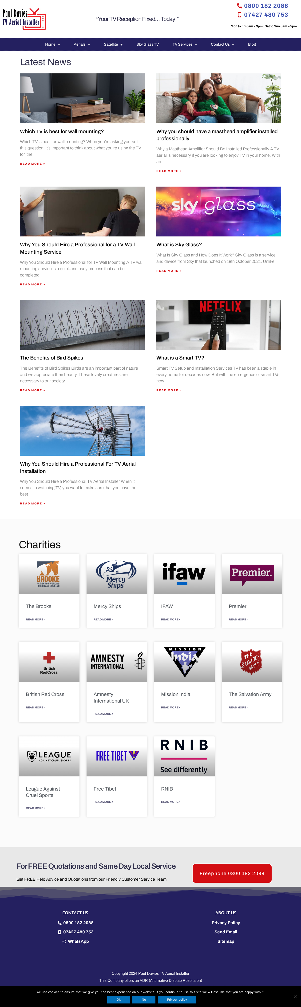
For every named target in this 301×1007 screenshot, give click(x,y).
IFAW (167, 606)
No (144, 999)
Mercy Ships (107, 606)
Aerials (80, 44)
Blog (252, 44)
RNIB (167, 788)
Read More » (32, 163)
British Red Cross (45, 694)
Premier (237, 606)
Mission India (175, 694)
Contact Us (220, 44)
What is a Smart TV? (180, 358)
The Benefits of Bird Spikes (51, 358)
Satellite (111, 44)
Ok (119, 999)
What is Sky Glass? (179, 245)
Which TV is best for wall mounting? (62, 131)
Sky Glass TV (147, 44)
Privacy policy (177, 999)
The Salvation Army (250, 694)
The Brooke (38, 606)
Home (50, 44)
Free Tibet (105, 788)
